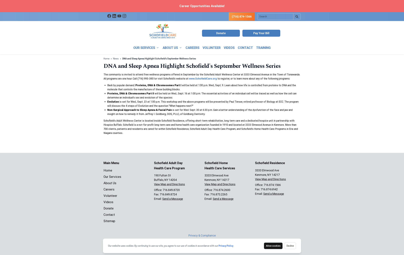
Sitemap (109, 221)
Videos (229, 48)
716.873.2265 (218, 194)
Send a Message (172, 198)
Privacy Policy (226, 246)
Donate (221, 33)
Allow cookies (273, 246)
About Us (170, 48)
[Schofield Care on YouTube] (119, 16)
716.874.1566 (272, 185)
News (116, 58)
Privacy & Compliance (202, 235)
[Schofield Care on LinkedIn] (114, 16)
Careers (192, 48)
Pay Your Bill (261, 33)
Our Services (144, 48)
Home (107, 58)
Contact (245, 48)
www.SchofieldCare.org (203, 78)
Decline (290, 246)
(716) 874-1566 (242, 16)
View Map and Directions (169, 184)
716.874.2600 (221, 190)
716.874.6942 (269, 189)
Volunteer (212, 48)
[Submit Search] (296, 16)
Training (263, 48)
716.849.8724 (168, 194)
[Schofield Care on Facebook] (109, 16)
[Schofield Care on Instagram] (124, 16)
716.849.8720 (171, 190)
